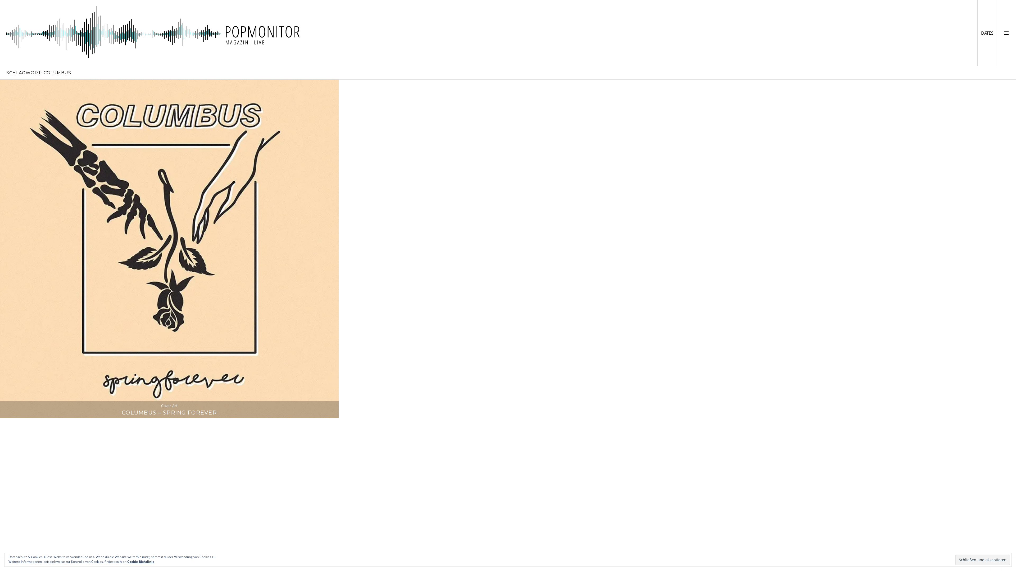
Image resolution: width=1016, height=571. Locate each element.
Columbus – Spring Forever (169, 412)
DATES (989, 33)
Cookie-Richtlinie (140, 561)
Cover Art (169, 405)
